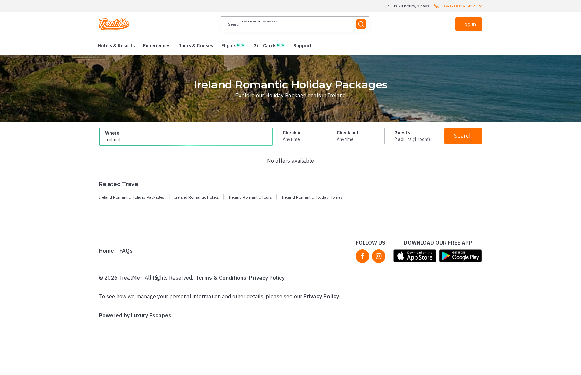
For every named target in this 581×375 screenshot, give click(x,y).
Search (463, 136)
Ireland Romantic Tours (250, 197)
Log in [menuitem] (468, 24)
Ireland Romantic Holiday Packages (131, 197)
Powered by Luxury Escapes (135, 315)
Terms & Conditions (221, 277)
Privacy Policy (267, 277)
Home (106, 250)
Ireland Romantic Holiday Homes (312, 197)
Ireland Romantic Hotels (196, 197)
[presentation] (295, 24)
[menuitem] (116, 45)
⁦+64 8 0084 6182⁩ (458, 5)
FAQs (126, 250)
